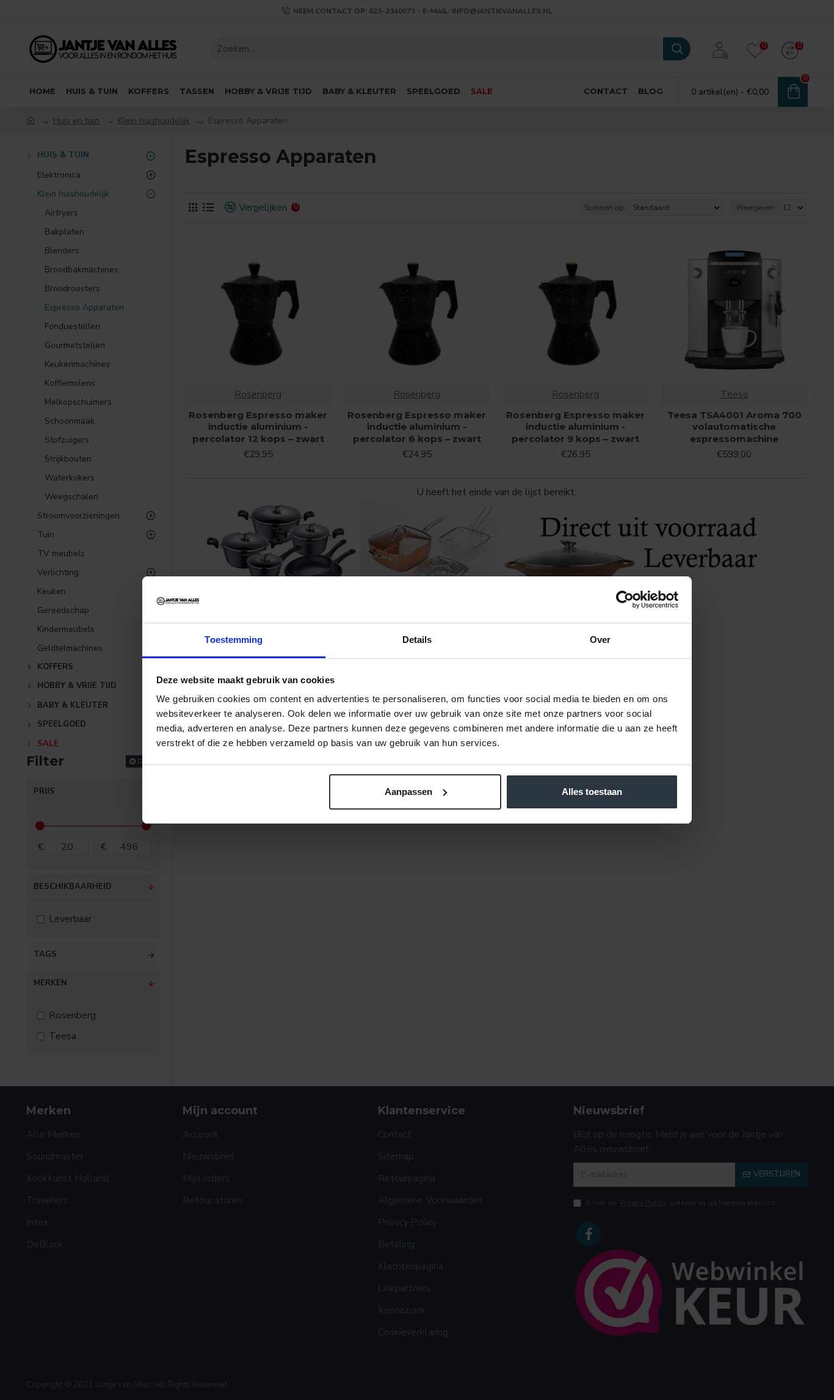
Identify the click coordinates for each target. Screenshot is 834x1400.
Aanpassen (408, 791)
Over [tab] (600, 639)
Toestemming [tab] (234, 639)
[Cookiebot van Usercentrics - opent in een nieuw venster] (624, 599)
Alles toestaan (592, 791)
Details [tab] (417, 639)
